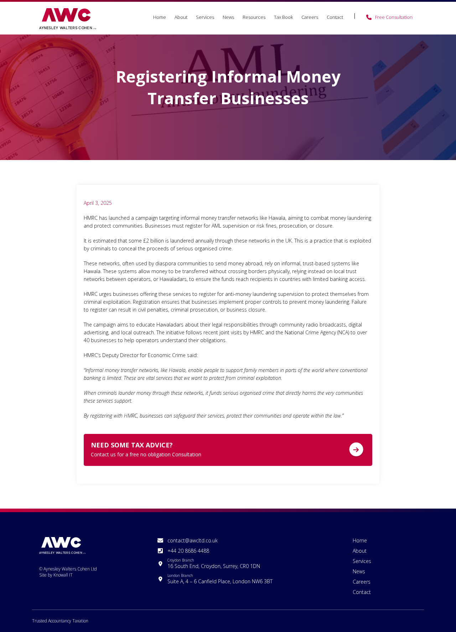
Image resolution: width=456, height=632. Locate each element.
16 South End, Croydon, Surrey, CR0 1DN (213, 563)
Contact (335, 17)
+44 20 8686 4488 (188, 550)
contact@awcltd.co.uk (192, 540)
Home (159, 17)
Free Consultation (394, 17)
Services (205, 17)
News (228, 17)
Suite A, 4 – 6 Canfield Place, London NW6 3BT (220, 579)
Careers (309, 17)
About (181, 17)
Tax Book (283, 17)
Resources (254, 17)
